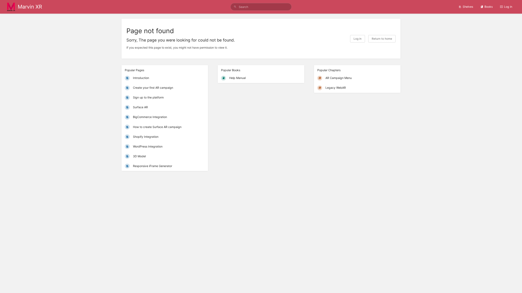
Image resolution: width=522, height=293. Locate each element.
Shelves (468, 6)
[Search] (235, 7)
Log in (508, 6)
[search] (261, 7)
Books (488, 6)
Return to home (382, 38)
